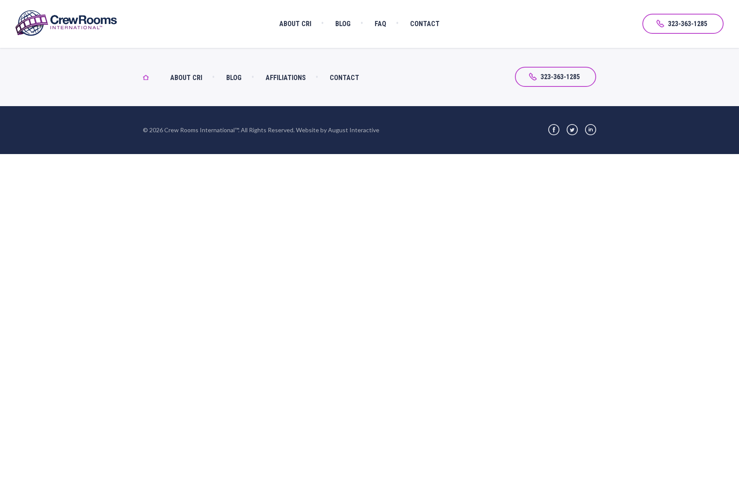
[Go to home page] (94, 24)
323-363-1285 (687, 24)
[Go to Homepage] (156, 78)
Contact (425, 24)
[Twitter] (572, 129)
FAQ (380, 24)
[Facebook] (553, 129)
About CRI (295, 24)
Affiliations (286, 78)
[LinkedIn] (590, 129)
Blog (343, 24)
